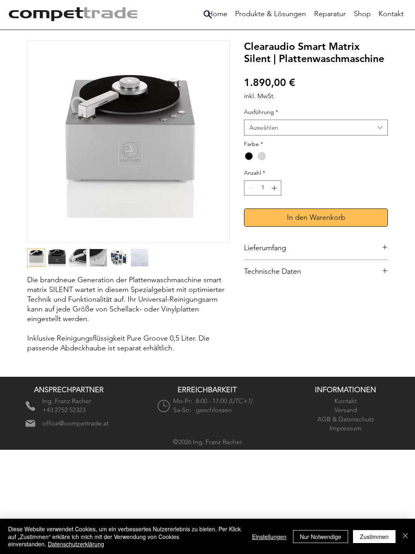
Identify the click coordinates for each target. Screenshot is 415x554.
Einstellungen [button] (269, 537)
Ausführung (261, 112)
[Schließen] (405, 536)
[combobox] (316, 127)
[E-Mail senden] (30, 423)
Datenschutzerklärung (76, 544)
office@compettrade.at (75, 423)
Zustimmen (374, 537)
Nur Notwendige (320, 537)
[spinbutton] (262, 188)
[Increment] (275, 188)
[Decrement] (250, 188)
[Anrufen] (30, 406)
